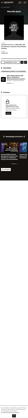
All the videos (6, 169)
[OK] (14, 415)
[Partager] (22, 62)
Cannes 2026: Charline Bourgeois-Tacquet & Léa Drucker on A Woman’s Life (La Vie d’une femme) (9, 157)
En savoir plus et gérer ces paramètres (10, 412)
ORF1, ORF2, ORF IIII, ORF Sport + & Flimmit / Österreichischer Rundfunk (13, 46)
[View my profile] (25, 2)
